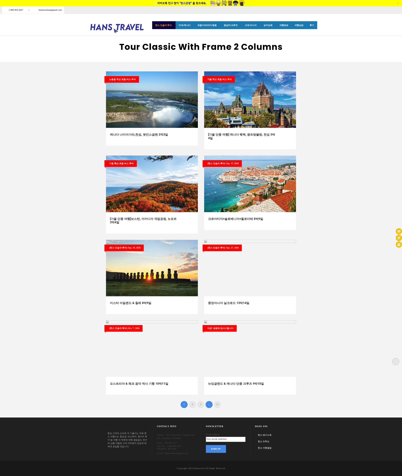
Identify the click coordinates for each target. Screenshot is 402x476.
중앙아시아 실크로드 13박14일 (228, 303)
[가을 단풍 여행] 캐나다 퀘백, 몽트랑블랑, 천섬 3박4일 (241, 136)
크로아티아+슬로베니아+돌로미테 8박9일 (235, 219)
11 (217, 404)
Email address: (213, 434)
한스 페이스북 (265, 435)
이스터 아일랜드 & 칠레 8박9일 (130, 303)
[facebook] (380, 9)
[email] (374, 9)
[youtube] (391, 9)
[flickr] (385, 9)
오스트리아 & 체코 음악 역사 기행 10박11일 (139, 383)
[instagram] (397, 9)
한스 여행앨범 (265, 448)
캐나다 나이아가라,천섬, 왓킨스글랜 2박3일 (139, 134)
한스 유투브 (263, 441)
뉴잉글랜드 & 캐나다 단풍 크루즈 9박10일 (236, 383)
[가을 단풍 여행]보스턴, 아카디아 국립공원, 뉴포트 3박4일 (143, 220)
